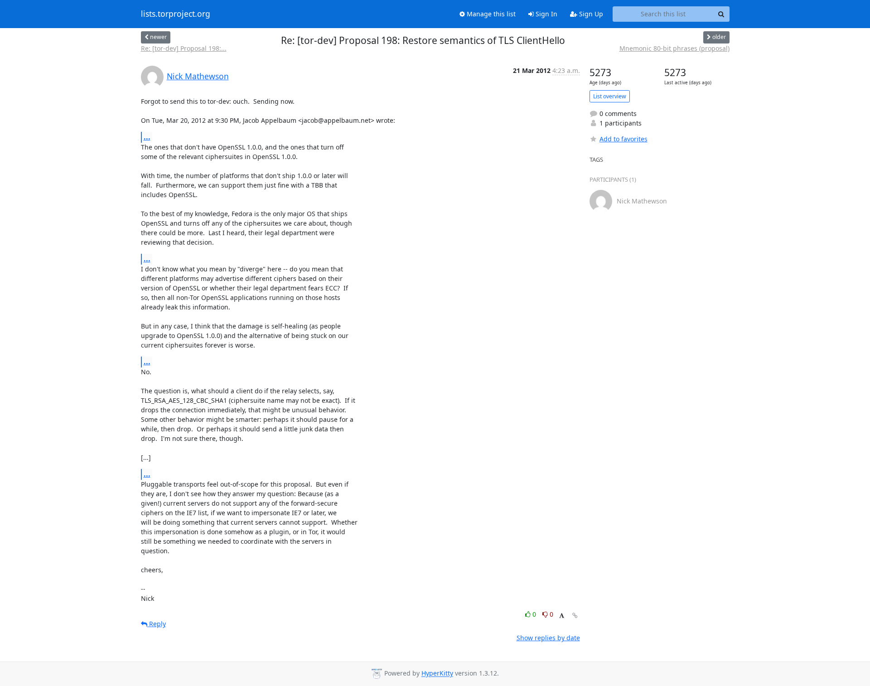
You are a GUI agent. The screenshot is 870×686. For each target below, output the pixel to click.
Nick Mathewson (198, 76)
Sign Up (590, 14)
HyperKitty (437, 673)
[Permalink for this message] (575, 615)
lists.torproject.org (175, 14)
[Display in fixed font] (562, 615)
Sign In (545, 14)
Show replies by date (548, 637)
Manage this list (490, 14)
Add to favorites (623, 139)
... (147, 137)
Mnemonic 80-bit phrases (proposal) (674, 48)
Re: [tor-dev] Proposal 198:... (184, 48)
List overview (609, 96)
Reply (156, 623)
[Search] (721, 14)
